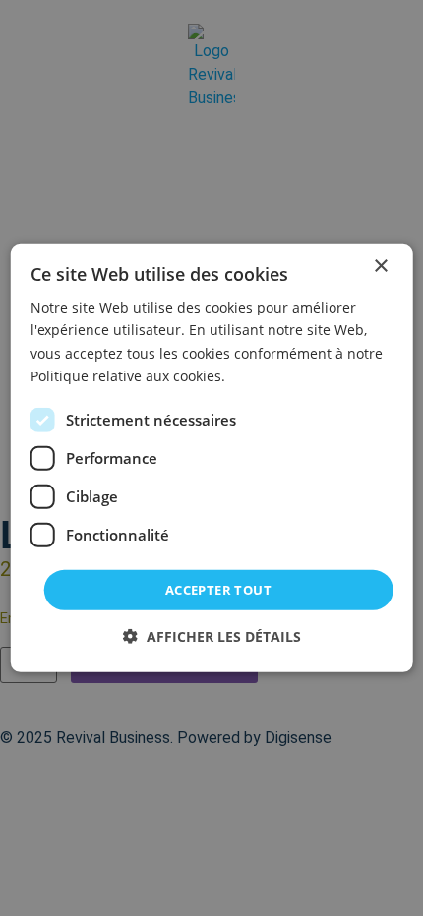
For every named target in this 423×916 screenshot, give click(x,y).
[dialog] (212, 458)
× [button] (380, 266)
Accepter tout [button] (218, 590)
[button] (212, 636)
